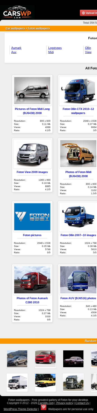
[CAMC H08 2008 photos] (73, 382)
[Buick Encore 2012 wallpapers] (17, 359)
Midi (51, 52)
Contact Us (82, 403)
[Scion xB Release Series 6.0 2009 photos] (45, 359)
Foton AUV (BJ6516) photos (78, 298)
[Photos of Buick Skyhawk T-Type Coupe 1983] (73, 359)
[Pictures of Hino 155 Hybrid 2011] (17, 382)
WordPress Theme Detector (20, 409)
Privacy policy (64, 403)
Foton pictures (32, 235)
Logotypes (55, 48)
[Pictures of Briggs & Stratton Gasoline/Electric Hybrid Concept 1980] (45, 382)
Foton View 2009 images (32, 172)
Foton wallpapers (39, 28)
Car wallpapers (15, 28)
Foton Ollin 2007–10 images (78, 235)
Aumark (16, 48)
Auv (13, 52)
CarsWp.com (46, 403)
